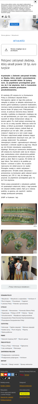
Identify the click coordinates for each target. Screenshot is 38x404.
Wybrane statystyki (28, 327)
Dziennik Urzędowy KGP (9, 339)
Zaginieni (25, 301)
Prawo (3, 335)
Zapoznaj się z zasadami (7, 397)
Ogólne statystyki (15, 327)
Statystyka (4, 324)
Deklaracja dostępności (26, 386)
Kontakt (3, 361)
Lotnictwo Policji (6, 303)
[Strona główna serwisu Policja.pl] (3, 16)
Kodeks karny (6, 329)
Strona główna (5, 35)
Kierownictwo (14, 310)
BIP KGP (27, 375)
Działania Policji (6, 295)
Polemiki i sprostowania (20, 303)
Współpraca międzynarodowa (23, 315)
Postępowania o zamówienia (10, 355)
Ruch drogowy (6, 301)
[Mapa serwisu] (6, 16)
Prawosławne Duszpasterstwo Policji (13, 320)
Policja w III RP (15, 313)
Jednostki (5, 310)
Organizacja (5, 313)
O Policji (3, 307)
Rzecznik (4, 364)
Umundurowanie (7, 315)
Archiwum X (32, 299)
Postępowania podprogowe (10, 357)
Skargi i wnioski (14, 364)
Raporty (25, 329)
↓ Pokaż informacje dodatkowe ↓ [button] (19, 287)
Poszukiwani (16, 301)
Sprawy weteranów (26, 364)
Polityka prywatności (6, 400)
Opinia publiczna (7, 332)
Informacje (5, 327)
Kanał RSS (2, 374)
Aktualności (15, 35)
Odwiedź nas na (5, 374)
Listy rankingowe (7, 348)
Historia (24, 313)
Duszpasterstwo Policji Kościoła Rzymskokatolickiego (18, 318)
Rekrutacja (17, 348)
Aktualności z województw (19, 299)
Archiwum (23, 357)
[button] (34, 17)
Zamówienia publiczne (8, 352)
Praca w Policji (5, 342)
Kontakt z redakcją (5, 386)
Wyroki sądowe (23, 339)
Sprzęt (31, 313)
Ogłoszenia (24, 346)
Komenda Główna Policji (27, 310)
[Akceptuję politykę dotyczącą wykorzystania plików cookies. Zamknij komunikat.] (35, 1)
